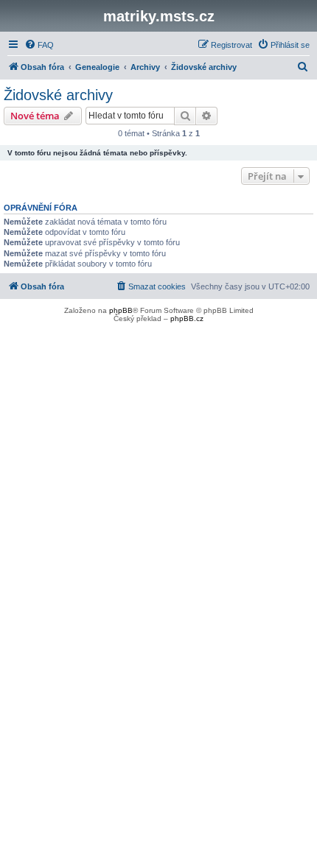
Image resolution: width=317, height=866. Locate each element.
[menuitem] (39, 45)
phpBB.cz (186, 318)
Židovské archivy (58, 95)
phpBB (121, 310)
